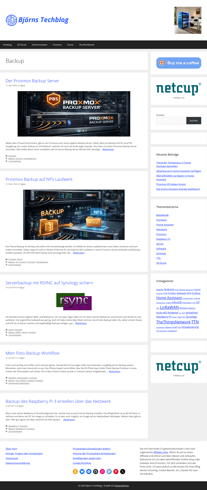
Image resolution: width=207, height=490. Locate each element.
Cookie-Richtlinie (82, 463)
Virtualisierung (30, 158)
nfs (16, 262)
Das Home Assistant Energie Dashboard (178, 189)
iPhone (23, 380)
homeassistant (187, 298)
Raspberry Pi (13, 426)
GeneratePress (122, 485)
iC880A (168, 303)
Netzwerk (12, 378)
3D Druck (21, 44)
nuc (180, 313)
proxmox (19, 158)
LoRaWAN (169, 307)
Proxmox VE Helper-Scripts (171, 184)
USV (179, 327)
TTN (158, 258)
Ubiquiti (168, 327)
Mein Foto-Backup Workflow (32, 353)
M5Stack (183, 308)
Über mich (11, 448)
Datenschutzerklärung (18, 463)
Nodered (173, 312)
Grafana (196, 293)
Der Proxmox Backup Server (32, 81)
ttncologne (160, 327)
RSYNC (18, 332)
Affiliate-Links (160, 452)
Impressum (12, 458)
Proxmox (57, 44)
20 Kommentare (15, 431)
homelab (197, 298)
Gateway (181, 293)
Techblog (7, 44)
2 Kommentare (14, 161)
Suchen (160, 115)
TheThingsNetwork (173, 321)
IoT (198, 302)
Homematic (160, 302)
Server (70, 44)
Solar (180, 317)
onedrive (30, 380)
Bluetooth (189, 290)
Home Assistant (39, 44)
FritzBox (172, 293)
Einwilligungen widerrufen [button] (87, 458)
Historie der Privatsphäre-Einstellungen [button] (94, 453)
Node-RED (161, 312)
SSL (183, 317)
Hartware (161, 219)
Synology (31, 262)
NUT (183, 313)
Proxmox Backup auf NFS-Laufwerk (39, 179)
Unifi (174, 327)
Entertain (159, 293)
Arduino (169, 289)
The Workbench (86, 44)
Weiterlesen (108, 149)
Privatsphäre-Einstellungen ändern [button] (92, 448)
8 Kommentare (14, 264)
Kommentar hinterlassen (18, 383)
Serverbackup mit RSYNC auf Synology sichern (49, 283)
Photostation (22, 378)
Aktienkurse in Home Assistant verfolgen (178, 171)
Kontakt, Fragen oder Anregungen (24, 453)
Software (161, 248)
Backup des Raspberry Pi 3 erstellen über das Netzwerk (58, 401)
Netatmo (191, 308)
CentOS (197, 289)
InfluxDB (177, 302)
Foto (17, 380)
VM (157, 331)
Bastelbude (162, 215)
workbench (172, 331)
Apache (159, 289)
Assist (177, 290)
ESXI (165, 293)
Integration (187, 302)
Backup (11, 158)
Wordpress (163, 331)
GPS (189, 293)
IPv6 (157, 308)
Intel (193, 303)
